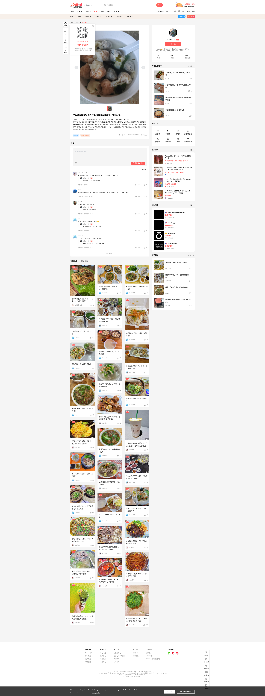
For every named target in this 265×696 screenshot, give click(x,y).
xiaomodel (81, 236)
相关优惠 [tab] (84, 261)
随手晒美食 (86, 135)
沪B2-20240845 (130, 673)
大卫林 (80, 202)
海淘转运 (119, 16)
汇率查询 (177, 134)
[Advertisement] (173, 326)
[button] (88, 5)
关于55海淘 (89, 653)
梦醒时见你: (86, 178)
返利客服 (103, 659)
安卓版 (148, 653)
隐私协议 (88, 656)
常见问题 (103, 653)
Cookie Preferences (186, 691)
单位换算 (167, 134)
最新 (79, 16)
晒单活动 (129, 16)
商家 (87, 11)
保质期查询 (168, 142)
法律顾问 (103, 662)
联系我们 (103, 656)
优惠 (78, 11)
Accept (169, 691)
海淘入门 (136, 653)
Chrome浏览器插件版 (153, 659)
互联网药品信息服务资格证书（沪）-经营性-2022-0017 (152, 673)
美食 (76, 135)
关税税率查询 (188, 134)
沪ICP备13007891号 (104, 673)
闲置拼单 (109, 16)
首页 (71, 22)
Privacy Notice (96, 693)
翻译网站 (157, 142)
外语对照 (177, 142)
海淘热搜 (136, 656)
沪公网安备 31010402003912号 (132, 676)
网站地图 (88, 662)
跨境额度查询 (188, 142)
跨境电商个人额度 (119, 656)
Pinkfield (80, 190)
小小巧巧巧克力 (82, 173)
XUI (79, 219)
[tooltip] (82, 39)
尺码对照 (157, 134)
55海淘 (76, 5)
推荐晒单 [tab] (73, 261)
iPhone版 (149, 656)
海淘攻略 (88, 16)
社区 (71, 16)
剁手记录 (98, 16)
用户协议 (88, 659)
